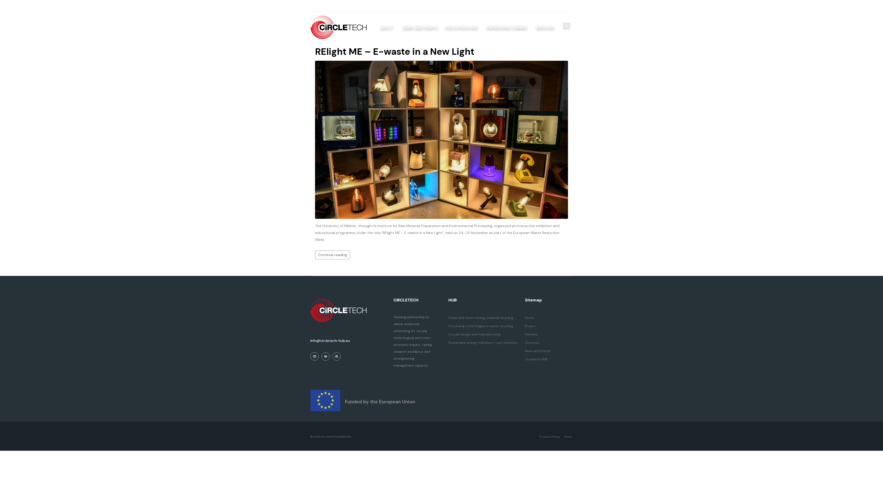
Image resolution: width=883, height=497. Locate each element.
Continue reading (332, 254)
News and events (420, 28)
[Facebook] (570, 6)
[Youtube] (552, 6)
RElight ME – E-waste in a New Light (394, 52)
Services (545, 28)
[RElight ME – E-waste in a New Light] (441, 139)
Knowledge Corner (506, 28)
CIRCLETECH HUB (461, 28)
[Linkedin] (561, 6)
